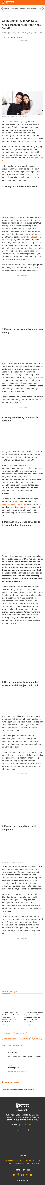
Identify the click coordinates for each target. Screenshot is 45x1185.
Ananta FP (19, 37)
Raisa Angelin (6, 1025)
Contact (18, 1161)
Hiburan (11, 8)
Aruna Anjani (27, 1025)
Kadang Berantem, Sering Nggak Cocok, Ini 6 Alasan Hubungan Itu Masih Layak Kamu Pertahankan (33, 1017)
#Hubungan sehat (20, 1033)
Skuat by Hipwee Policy (27, 1164)
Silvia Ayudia (13, 1068)
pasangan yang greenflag (13, 504)
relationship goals (18, 121)
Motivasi (27, 8)
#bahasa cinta (7, 1033)
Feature (5, 8)
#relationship (37, 1038)
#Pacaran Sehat (25, 1038)
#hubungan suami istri (9, 1038)
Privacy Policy (32, 1161)
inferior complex (24, 589)
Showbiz (34, 8)
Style (40, 8)
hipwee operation (25, 1124)
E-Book (9, 1164)
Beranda (4, 17)
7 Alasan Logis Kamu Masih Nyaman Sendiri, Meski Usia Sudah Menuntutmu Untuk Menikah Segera (10, 1017)
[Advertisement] (22, 65)
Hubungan (19, 8)
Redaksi (9, 1161)
